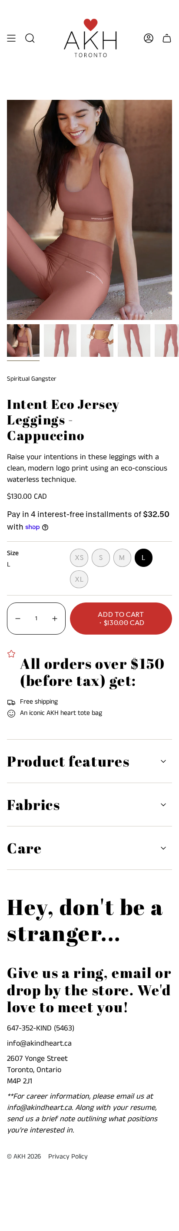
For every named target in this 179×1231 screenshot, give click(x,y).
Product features (68, 761)
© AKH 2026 (24, 1157)
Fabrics (33, 804)
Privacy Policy (68, 1157)
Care (24, 848)
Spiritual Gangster (31, 378)
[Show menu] (11, 38)
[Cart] (167, 38)
